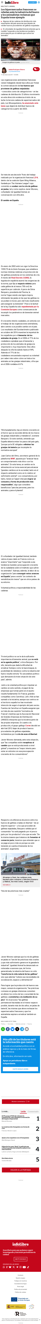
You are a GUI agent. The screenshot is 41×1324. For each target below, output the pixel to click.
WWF (13, 459)
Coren (28, 725)
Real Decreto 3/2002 (20, 278)
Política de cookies (20, 1292)
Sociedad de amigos (20, 1283)
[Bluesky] (10, 1267)
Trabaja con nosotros (20, 1281)
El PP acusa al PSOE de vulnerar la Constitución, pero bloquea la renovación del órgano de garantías (16, 1117)
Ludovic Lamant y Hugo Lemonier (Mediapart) (15, 1152)
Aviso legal (20, 1286)
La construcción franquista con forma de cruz (15, 1127)
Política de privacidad (20, 1289)
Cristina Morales (6, 1160)
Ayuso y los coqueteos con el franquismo (15, 1138)
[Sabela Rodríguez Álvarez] (4, 70)
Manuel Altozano (7, 1121)
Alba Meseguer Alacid (8, 1140)
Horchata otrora (7, 1158)
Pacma (29, 1024)
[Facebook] (7, 1267)
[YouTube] (24, 1267)
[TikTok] (28, 1267)
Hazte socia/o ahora (20, 1069)
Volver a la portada (20, 1170)
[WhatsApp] (4, 1267)
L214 (36, 177)
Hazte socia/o (20, 1259)
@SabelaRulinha (15, 71)
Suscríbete (32, 2)
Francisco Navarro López (9, 1130)
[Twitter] (13, 1267)
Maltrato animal (20, 1024)
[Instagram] (20, 1267)
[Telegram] (17, 1267)
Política (3, 1024)
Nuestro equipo (20, 1278)
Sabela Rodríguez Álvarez (17, 69)
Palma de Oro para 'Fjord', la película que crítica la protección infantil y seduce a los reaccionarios (16, 1148)
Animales (10, 1024)
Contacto (20, 1275)
